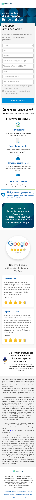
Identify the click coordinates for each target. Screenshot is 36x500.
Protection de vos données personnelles (15, 491)
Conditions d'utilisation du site (23, 494)
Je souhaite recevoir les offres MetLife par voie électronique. (17, 92)
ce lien (12, 430)
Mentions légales (9, 494)
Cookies (30, 491)
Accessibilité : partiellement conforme (18, 498)
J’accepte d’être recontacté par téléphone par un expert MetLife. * (19, 87)
